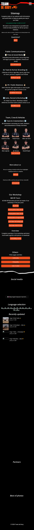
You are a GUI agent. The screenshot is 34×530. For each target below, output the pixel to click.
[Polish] (15, 307)
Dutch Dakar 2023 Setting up (15, 221)
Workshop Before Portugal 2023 (15, 217)
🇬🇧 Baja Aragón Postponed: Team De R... (17, 297)
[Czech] (18, 307)
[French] (9, 307)
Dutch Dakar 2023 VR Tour (15, 225)
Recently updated (17, 314)
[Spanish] (23, 307)
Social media (16, 279)
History (15, 174)
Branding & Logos (15, 77)
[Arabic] (18, 309)
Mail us (15, 40)
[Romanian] (30, 307)
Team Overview (15, 153)
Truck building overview (15, 238)
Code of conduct (15, 266)
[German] (12, 307)
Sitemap (15, 13)
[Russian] (15, 309)
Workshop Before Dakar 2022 (15, 209)
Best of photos (16, 495)
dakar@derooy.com (15, 105)
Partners (17, 462)
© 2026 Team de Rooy (17, 524)
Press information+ (15, 64)
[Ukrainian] (27, 307)
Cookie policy (16, 258)
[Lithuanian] (21, 307)
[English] (3, 307)
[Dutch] (6, 307)
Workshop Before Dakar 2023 (15, 213)
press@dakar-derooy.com (16, 92)
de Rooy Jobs (15, 183)
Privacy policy (16, 262)
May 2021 (15, 205)
